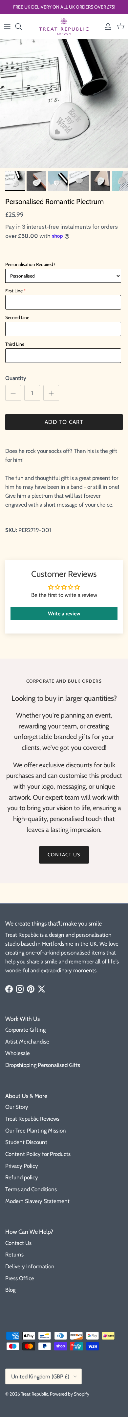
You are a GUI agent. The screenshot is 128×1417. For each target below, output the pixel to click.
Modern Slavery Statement (37, 1201)
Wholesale (17, 1053)
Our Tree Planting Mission (35, 1130)
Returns (14, 1254)
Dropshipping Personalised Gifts (42, 1065)
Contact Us (18, 1243)
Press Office (19, 1278)
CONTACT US (64, 855)
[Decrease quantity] (13, 393)
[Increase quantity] (51, 393)
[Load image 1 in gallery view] (64, 103)
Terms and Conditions (31, 1189)
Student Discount (26, 1142)
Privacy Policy (21, 1166)
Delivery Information (29, 1266)
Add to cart (64, 422)
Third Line (14, 344)
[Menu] (7, 26)
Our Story (16, 1107)
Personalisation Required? (30, 264)
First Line (14, 291)
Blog (10, 1289)
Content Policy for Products (38, 1154)
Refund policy (21, 1177)
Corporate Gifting (25, 1029)
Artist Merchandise (27, 1041)
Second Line (17, 317)
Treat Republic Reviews (32, 1118)
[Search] (21, 26)
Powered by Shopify (69, 1394)
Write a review (64, 613)
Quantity (15, 378)
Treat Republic (34, 1394)
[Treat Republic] (64, 26)
